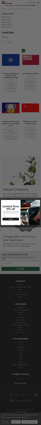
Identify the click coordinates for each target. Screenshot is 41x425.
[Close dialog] (39, 201)
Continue (11, 219)
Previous (3, 423)
